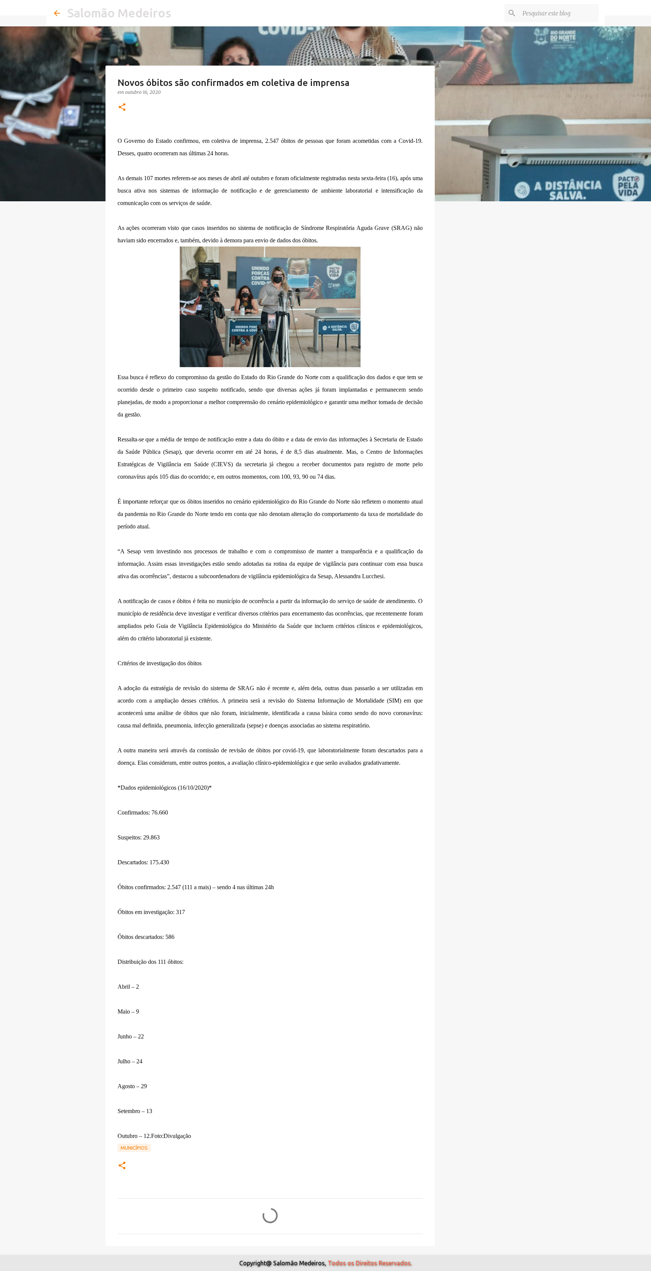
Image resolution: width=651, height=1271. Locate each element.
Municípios (134, 1147)
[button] (122, 108)
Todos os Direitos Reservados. (370, 1263)
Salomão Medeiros (119, 13)
